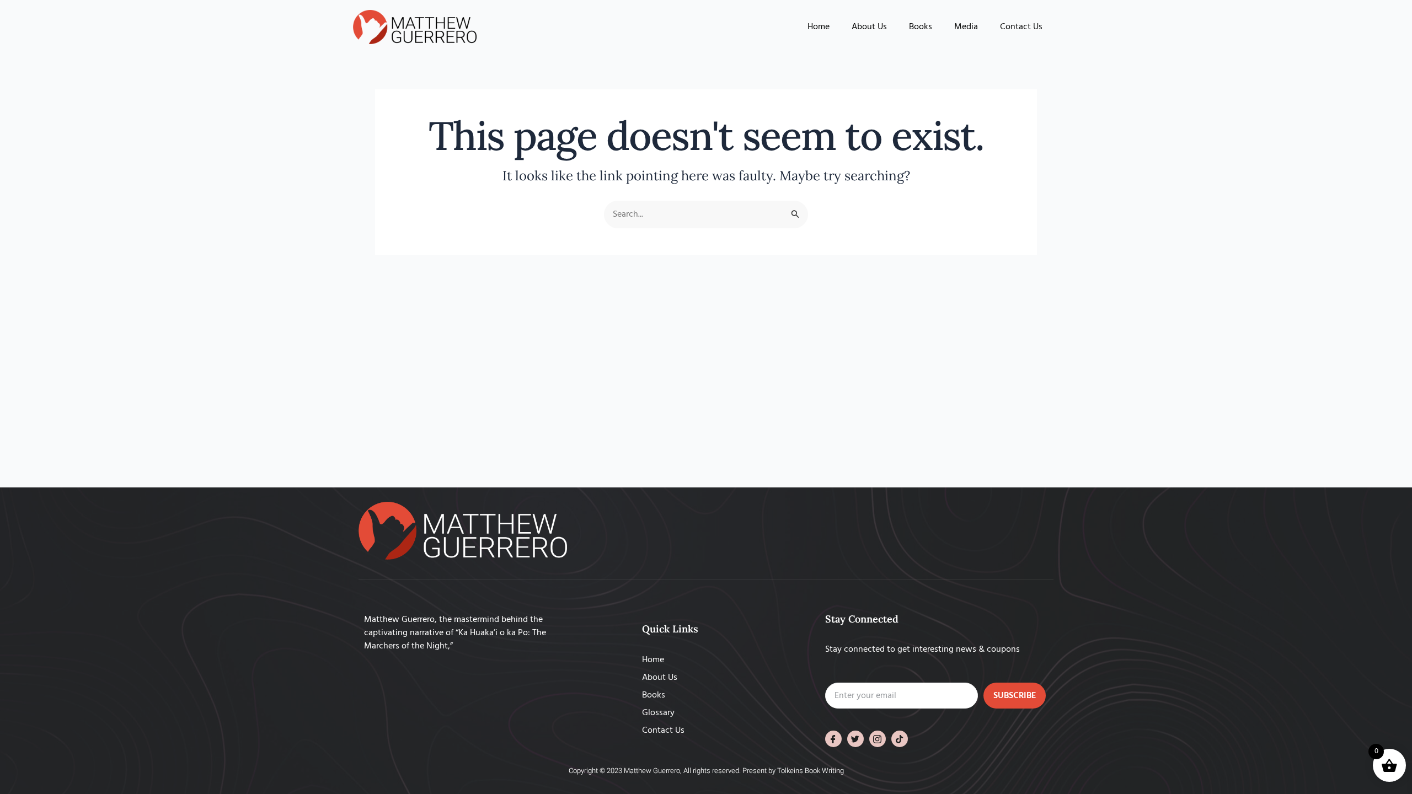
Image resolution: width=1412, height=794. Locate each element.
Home (818, 27)
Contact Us (1021, 27)
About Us (869, 27)
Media (966, 27)
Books (920, 27)
